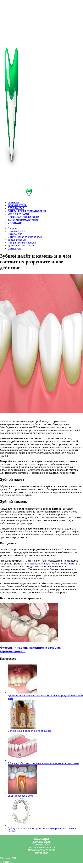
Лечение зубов (16, 231)
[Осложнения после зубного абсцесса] (22, 727)
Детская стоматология (21, 245)
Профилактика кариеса (22, 242)
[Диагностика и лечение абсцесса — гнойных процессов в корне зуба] (22, 692)
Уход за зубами (17, 239)
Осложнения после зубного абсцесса (30, 730)
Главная (12, 228)
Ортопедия (14, 248)
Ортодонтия (15, 234)
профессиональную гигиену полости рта (51, 563)
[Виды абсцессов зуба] (22, 792)
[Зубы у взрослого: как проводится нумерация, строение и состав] (22, 825)
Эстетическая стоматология (25, 236)
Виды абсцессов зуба (20, 795)
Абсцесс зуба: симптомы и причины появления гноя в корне (43, 763)
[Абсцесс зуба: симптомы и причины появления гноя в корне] (22, 760)
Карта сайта (6, 862)
